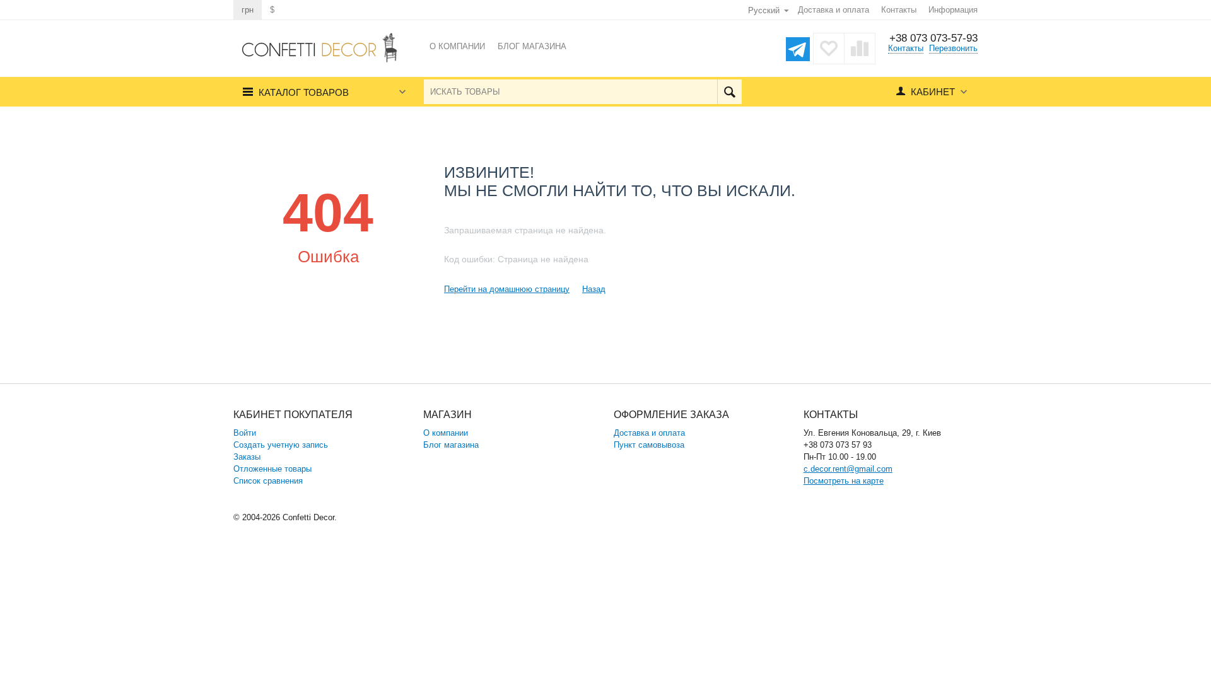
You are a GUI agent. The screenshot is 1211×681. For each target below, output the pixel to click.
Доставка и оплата (833, 10)
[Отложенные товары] (829, 48)
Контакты (898, 10)
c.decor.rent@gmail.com (848, 469)
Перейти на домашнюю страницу (507, 289)
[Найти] (729, 91)
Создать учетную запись (280, 445)
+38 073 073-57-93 (933, 38)
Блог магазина (451, 445)
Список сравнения (268, 481)
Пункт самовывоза (649, 445)
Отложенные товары (272, 469)
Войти (244, 433)
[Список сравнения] (859, 48)
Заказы (246, 457)
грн (248, 10)
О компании (445, 433)
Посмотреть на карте (844, 481)
